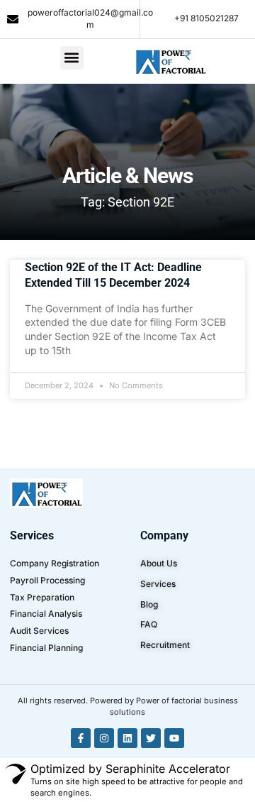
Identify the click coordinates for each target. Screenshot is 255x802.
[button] (72, 58)
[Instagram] (104, 738)
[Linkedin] (127, 738)
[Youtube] (174, 738)
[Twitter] (151, 738)
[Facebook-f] (81, 738)
